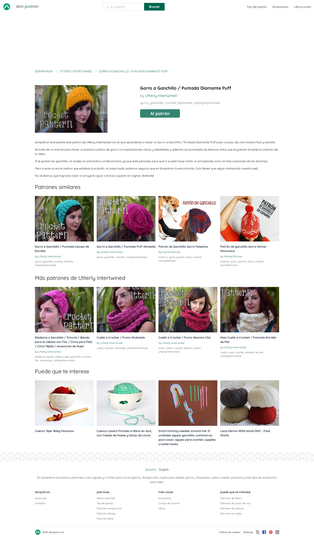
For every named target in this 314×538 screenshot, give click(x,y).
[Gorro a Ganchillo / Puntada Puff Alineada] (126, 218)
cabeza (59, 356)
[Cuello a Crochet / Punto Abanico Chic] (187, 309)
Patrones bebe (105, 518)
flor (37, 360)
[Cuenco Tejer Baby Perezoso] (64, 403)
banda (50, 356)
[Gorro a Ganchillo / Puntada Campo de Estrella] (64, 218)
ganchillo (157, 103)
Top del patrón (257, 7)
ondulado (120, 348)
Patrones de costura (232, 508)
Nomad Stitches (171, 252)
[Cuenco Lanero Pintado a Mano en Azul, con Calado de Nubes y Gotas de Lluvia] (126, 403)
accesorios (46, 360)
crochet (170, 103)
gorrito (180, 257)
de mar (259, 352)
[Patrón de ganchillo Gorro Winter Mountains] (249, 218)
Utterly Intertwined (161, 95)
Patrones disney (106, 513)
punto (197, 348)
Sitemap (248, 532)
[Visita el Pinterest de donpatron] (271, 532)
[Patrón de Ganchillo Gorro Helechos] (187, 218)
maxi (161, 348)
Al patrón (160, 113)
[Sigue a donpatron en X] (257, 532)
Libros (161, 508)
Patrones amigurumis (109, 508)
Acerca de (41, 498)
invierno (163, 257)
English (164, 469)
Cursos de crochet (169, 503)
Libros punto (302, 7)
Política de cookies (229, 532)
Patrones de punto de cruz (235, 503)
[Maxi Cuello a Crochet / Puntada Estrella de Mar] (249, 309)
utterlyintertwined (207, 103)
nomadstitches (167, 260)
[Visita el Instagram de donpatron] (277, 532)
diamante (185, 103)
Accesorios (164, 498)
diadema (40, 356)
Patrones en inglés (231, 513)
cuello (100, 348)
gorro (144, 103)
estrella (68, 261)
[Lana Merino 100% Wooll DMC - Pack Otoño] (249, 403)
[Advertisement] (157, 40)
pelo (67, 356)
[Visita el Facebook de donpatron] (264, 532)
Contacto (40, 503)
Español (150, 469)
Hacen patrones (106, 498)
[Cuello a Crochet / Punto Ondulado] (126, 309)
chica (189, 257)
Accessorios (280, 7)
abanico (187, 348)
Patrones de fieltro (231, 498)
